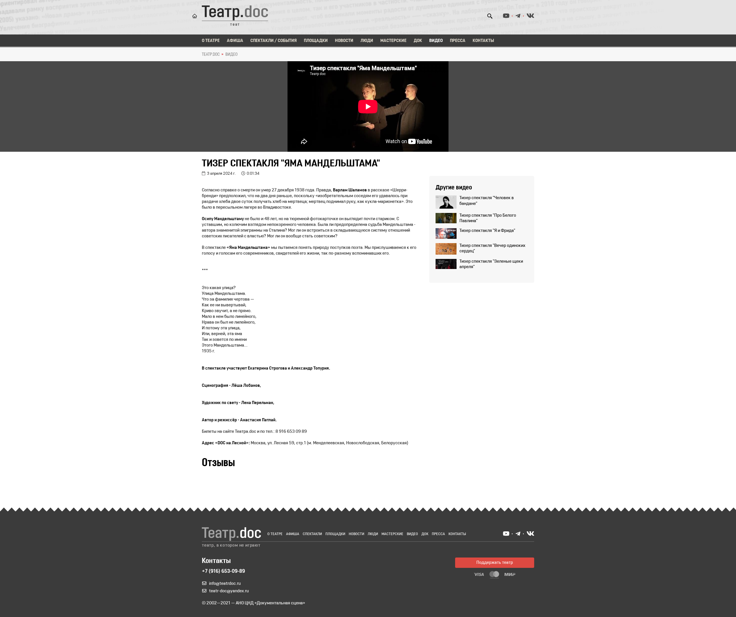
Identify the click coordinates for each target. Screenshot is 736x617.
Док (418, 41)
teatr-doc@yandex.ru (229, 591)
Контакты (483, 41)
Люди (367, 41)
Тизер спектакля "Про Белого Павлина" (487, 218)
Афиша (235, 41)
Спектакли (312, 534)
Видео (436, 41)
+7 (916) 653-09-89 (223, 571)
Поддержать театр (494, 562)
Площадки (316, 41)
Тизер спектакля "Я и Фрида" (487, 230)
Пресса (457, 41)
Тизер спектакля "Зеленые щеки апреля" (491, 264)
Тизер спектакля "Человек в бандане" (486, 201)
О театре (211, 41)
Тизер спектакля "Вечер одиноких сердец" (492, 248)
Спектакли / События (273, 41)
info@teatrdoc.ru (225, 583)
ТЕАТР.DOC (211, 54)
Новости (344, 41)
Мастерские (393, 41)
